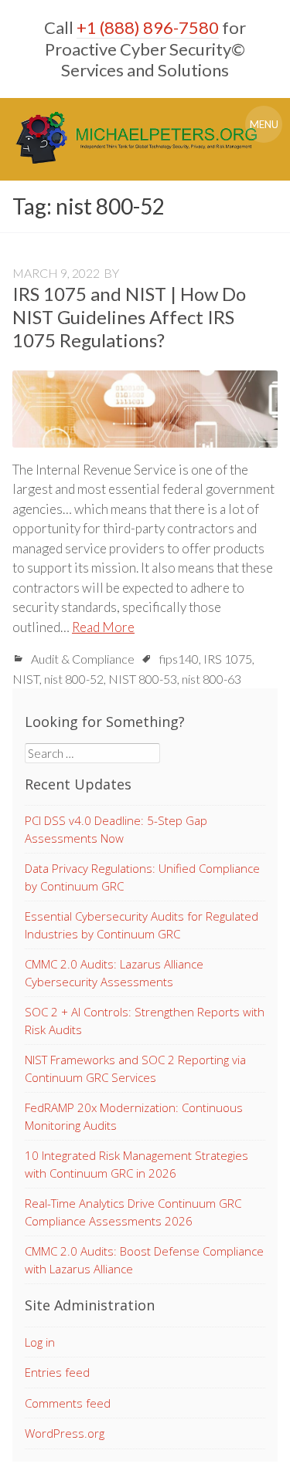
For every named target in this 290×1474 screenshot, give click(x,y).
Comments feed (68, 1403)
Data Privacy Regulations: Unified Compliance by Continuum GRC (142, 877)
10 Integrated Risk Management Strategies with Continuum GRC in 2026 (136, 1164)
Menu (264, 124)
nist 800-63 (211, 678)
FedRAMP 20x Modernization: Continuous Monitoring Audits (134, 1116)
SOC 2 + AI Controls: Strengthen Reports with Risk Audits (144, 1020)
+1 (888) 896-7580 (148, 27)
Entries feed (57, 1372)
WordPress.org (64, 1433)
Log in (40, 1342)
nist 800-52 (74, 678)
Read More (103, 627)
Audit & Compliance (83, 658)
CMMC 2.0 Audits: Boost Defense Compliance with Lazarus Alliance (144, 1259)
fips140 (179, 658)
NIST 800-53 (142, 678)
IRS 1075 (227, 658)
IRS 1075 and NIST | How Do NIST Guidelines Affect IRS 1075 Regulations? (129, 316)
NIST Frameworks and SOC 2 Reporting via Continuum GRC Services (135, 1068)
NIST (25, 678)
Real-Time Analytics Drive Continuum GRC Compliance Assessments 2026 (133, 1212)
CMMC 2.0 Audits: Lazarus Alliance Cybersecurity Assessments (114, 972)
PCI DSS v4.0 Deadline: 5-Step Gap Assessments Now (116, 829)
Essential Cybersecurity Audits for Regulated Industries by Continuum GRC (141, 925)
